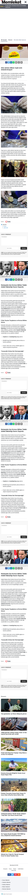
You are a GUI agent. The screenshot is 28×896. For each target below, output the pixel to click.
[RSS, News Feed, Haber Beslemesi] (19, 874)
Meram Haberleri (6, 886)
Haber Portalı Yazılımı (7, 894)
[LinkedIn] (11, 62)
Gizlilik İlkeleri (20, 868)
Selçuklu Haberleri (6, 882)
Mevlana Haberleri (6, 889)
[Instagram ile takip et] (15, 874)
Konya (5, 226)
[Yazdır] (19, 62)
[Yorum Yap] (21, 62)
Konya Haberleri (6, 880)
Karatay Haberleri (6, 884)
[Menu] (25, 2)
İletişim (14, 868)
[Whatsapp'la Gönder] (13, 62)
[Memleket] (11, 2)
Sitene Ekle (13, 870)
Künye (10, 868)
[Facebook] (6, 62)
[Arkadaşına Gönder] (16, 62)
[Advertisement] (14, 23)
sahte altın (6, 227)
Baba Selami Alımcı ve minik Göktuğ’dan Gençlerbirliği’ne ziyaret (14, 6)
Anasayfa (5, 868)
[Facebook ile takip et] (9, 874)
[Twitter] (9, 62)
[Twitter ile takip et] (12, 874)
